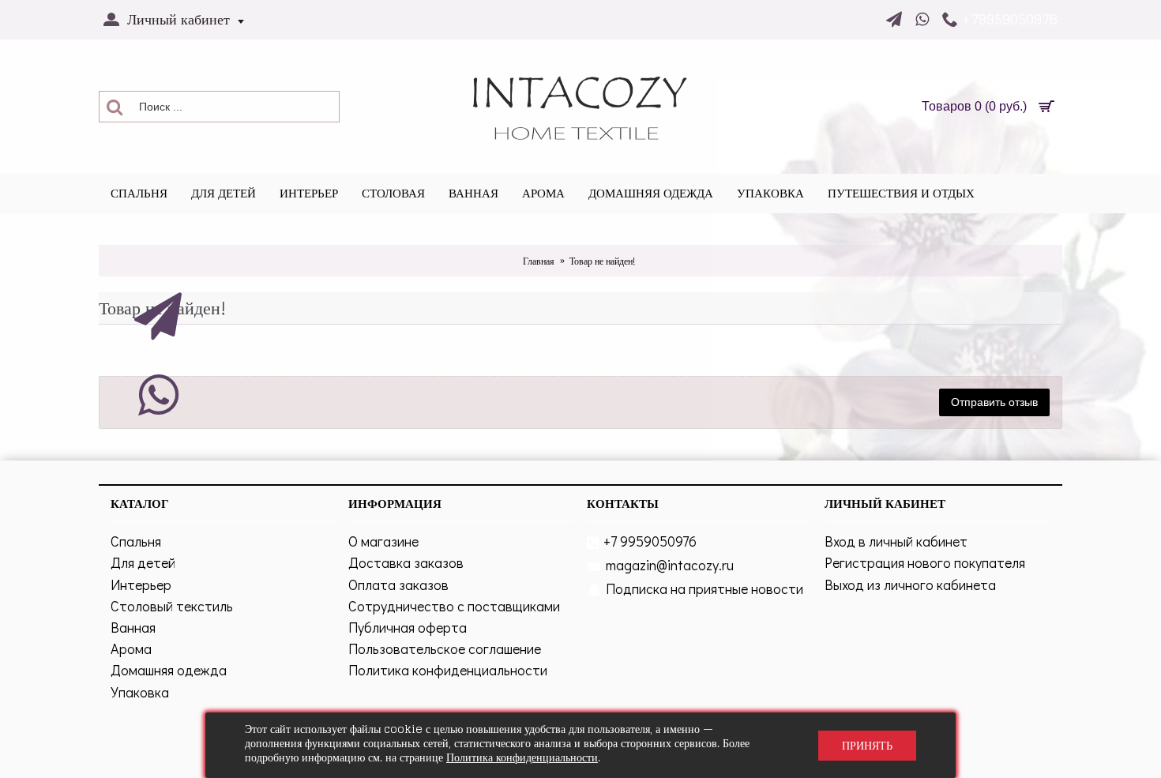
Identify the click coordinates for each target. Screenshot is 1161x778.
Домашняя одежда (169, 669)
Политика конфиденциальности (447, 669)
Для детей (143, 562)
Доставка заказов (406, 562)
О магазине (383, 541)
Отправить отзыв (994, 402)
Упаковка (140, 691)
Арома (131, 648)
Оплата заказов (398, 584)
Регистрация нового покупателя (925, 562)
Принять (867, 745)
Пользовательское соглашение (444, 648)
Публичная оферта (407, 627)
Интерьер (141, 584)
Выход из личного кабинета (910, 584)
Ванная (133, 627)
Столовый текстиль (172, 605)
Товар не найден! (602, 261)
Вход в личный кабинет (896, 541)
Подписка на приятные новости (704, 588)
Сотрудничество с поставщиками (454, 605)
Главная (538, 261)
